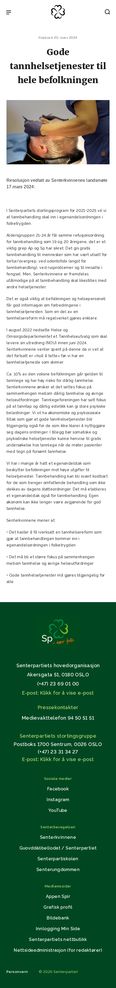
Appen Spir (58, 896)
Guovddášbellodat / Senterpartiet (58, 848)
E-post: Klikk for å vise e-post (58, 693)
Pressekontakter (58, 707)
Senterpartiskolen (58, 858)
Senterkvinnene (58, 837)
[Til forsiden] (58, 19)
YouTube (58, 810)
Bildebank (58, 918)
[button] (107, 13)
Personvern (17, 972)
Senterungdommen (58, 869)
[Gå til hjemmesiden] (58, 647)
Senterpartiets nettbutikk (58, 939)
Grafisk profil (58, 907)
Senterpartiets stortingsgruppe (58, 736)
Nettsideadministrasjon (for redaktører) (58, 950)
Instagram (58, 799)
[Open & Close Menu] (8, 13)
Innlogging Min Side (58, 928)
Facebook (58, 788)
